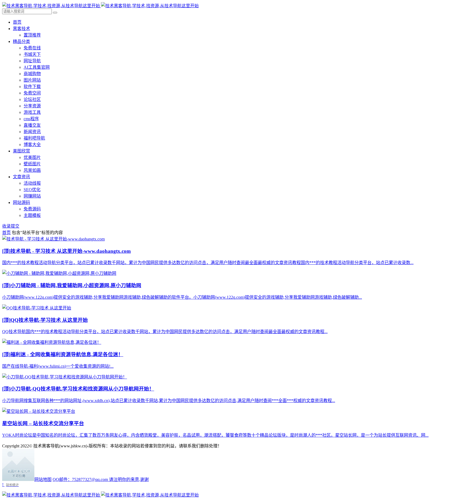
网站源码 (21, 202)
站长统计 (12, 485)
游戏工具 (32, 112)
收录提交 (10, 226)
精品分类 (21, 41)
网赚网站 (32, 196)
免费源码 (32, 209)
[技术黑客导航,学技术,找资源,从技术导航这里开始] (100, 5)
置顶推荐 (32, 35)
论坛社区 (32, 99)
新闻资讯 (32, 131)
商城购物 (32, 73)
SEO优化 (32, 189)
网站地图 (43, 479)
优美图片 (32, 157)
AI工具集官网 (37, 67)
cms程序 (31, 118)
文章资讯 (21, 176)
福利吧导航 (34, 138)
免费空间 (32, 93)
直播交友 (32, 125)
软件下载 (32, 86)
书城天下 (32, 54)
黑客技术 (21, 28)
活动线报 (32, 183)
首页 (17, 22)
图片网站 (32, 80)
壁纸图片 (32, 164)
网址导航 (32, 61)
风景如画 (32, 170)
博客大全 (32, 144)
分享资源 (32, 106)
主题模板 (32, 215)
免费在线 (32, 48)
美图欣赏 (21, 151)
